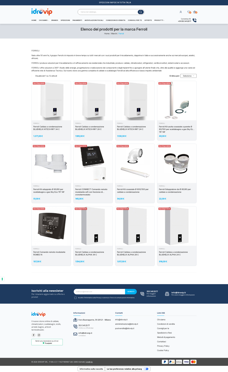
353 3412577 (152, 291)
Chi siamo (161, 319)
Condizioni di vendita (166, 324)
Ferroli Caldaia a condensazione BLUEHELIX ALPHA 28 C (131, 253)
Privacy (98, 298)
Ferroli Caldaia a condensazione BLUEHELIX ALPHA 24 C (173, 253)
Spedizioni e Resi (164, 333)
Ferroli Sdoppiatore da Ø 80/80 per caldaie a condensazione (175, 190)
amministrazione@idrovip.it (126, 324)
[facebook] (33, 335)
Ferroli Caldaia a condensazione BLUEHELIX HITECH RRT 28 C (89, 127)
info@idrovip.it (178, 292)
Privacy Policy (163, 346)
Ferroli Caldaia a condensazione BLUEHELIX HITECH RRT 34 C (47, 127)
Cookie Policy (163, 350)
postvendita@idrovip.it (124, 328)
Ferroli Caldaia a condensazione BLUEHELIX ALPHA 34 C (89, 253)
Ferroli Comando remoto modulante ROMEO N (49, 253)
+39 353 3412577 (184, 21)
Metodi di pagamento (166, 337)
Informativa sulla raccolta (91, 369)
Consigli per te (163, 328)
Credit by (89, 362)
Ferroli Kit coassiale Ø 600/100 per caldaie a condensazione (133, 190)
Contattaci (161, 341)
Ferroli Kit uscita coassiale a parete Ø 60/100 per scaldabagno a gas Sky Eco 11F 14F (176, 129)
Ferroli (36, 123)
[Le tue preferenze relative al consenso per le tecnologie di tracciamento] (2, 279)
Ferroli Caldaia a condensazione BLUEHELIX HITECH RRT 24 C (131, 127)
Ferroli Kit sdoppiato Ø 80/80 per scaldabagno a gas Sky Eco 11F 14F (48, 190)
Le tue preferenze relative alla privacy (124, 369)
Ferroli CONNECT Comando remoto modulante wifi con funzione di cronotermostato (91, 192)
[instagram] (39, 335)
